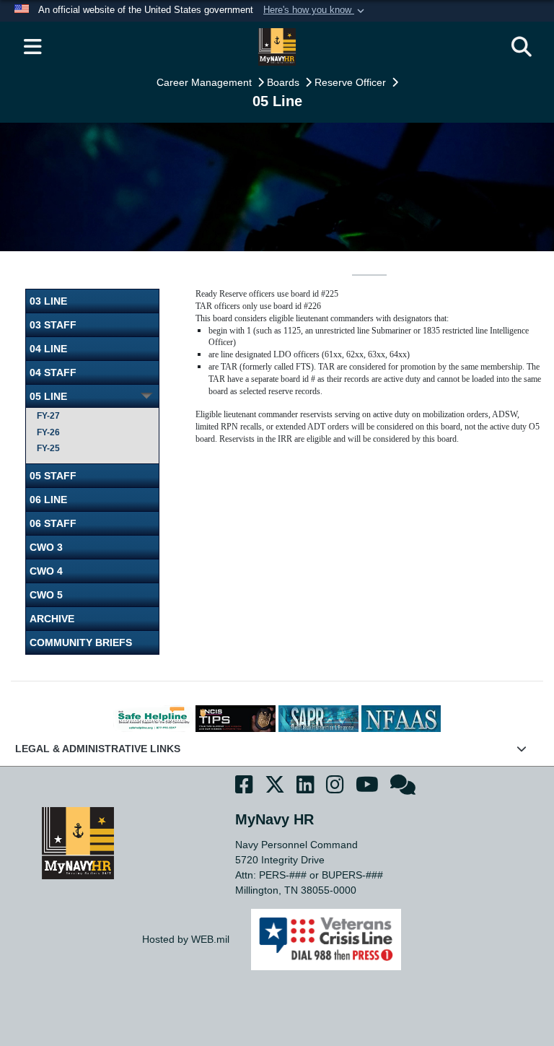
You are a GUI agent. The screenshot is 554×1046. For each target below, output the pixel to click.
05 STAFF (53, 475)
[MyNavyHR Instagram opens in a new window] (335, 787)
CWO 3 (46, 547)
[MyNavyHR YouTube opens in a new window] (367, 787)
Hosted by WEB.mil (185, 939)
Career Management (206, 82)
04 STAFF (53, 372)
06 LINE (48, 499)
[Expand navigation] (32, 47)
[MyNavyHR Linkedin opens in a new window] (305, 787)
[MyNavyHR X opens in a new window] (275, 787)
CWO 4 (46, 571)
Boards (284, 82)
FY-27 (48, 416)
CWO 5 (46, 595)
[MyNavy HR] (78, 842)
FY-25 (48, 448)
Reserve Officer (352, 82)
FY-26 (48, 432)
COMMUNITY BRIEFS (81, 642)
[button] (315, 10)
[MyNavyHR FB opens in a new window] (244, 787)
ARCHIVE (52, 618)
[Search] (521, 47)
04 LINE (48, 348)
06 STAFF (53, 523)
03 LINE (48, 301)
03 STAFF (53, 325)
